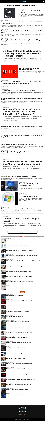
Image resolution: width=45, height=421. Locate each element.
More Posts (22, 232)
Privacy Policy (22, 414)
